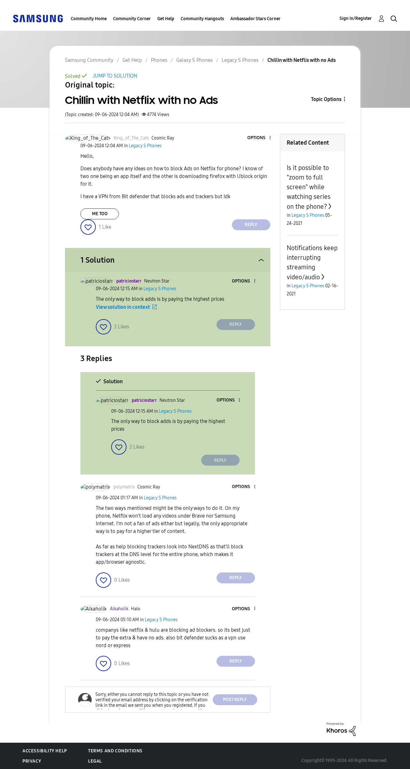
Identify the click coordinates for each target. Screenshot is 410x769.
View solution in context (123, 307)
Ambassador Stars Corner (255, 18)
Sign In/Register (356, 18)
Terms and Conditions (115, 751)
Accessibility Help (44, 751)
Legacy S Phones (240, 60)
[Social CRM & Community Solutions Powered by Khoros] (341, 729)
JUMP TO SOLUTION (115, 76)
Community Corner (132, 18)
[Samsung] (38, 18)
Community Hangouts (202, 18)
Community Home (89, 18)
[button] (259, 138)
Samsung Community (89, 60)
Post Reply (235, 699)
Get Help (165, 18)
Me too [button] (100, 213)
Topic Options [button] (326, 99)
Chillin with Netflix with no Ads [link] (301, 60)
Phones (159, 60)
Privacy (31, 761)
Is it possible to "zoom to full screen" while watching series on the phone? (309, 187)
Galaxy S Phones (194, 60)
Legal (95, 761)
